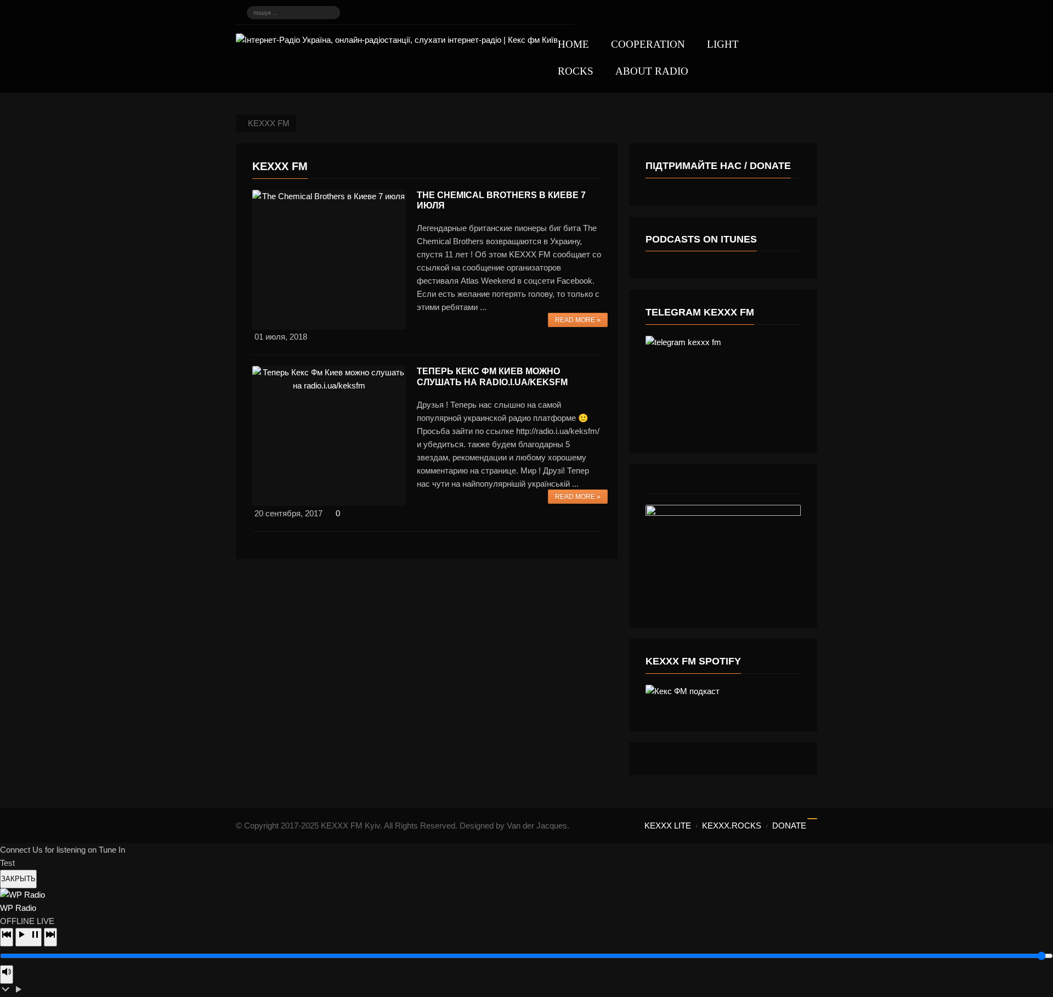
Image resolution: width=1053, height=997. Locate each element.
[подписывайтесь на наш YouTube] (453, 12)
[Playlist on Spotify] (472, 12)
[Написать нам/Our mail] (565, 12)
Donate (789, 825)
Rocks (575, 71)
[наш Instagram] (416, 12)
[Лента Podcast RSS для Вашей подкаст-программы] (528, 12)
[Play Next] (50, 937)
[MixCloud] (547, 12)
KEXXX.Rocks (731, 825)
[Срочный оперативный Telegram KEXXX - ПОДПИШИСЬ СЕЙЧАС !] (360, 12)
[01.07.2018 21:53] (329, 260)
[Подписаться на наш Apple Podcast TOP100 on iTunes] (379, 12)
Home (573, 44)
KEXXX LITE (667, 825)
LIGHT (723, 44)
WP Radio (18, 907)
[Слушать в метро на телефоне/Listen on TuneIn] (509, 12)
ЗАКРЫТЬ (18, 879)
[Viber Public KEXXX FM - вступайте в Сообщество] (397, 12)
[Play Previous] (6, 937)
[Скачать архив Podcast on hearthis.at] (491, 12)
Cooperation (648, 44)
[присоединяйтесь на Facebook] (435, 12)
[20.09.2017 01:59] (329, 436)
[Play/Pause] (28, 937)
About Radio (651, 71)
